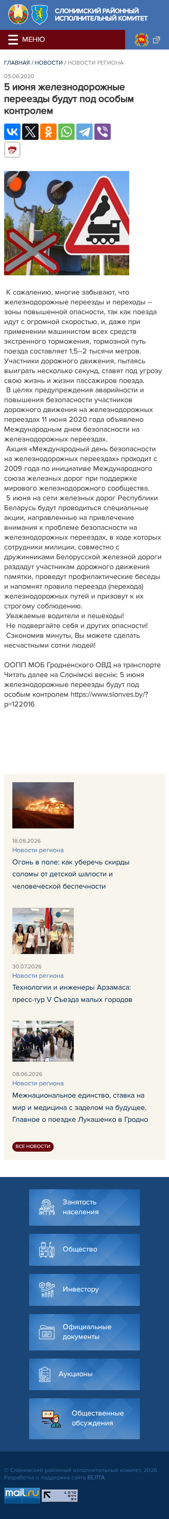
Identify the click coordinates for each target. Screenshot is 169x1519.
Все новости (33, 1146)
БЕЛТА (96, 1477)
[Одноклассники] (48, 132)
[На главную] (18, 14)
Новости (49, 62)
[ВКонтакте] (12, 132)
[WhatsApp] (66, 132)
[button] (14, 40)
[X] (30, 132)
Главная (17, 62)
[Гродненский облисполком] (147, 40)
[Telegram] (84, 132)
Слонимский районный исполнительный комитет (101, 15)
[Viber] (102, 132)
